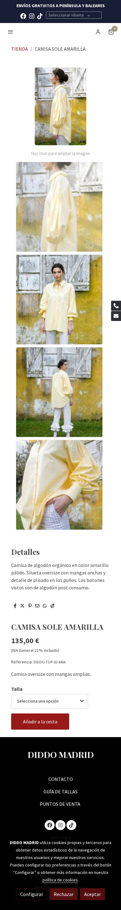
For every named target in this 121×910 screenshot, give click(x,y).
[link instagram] (31, 16)
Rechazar (64, 894)
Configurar (31, 894)
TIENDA (19, 49)
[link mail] (116, 316)
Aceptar (92, 894)
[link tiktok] (40, 16)
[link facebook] (23, 16)
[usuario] (98, 32)
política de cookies (60, 880)
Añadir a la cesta (40, 721)
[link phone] (116, 306)
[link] (60, 31)
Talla (17, 689)
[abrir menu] (10, 32)
